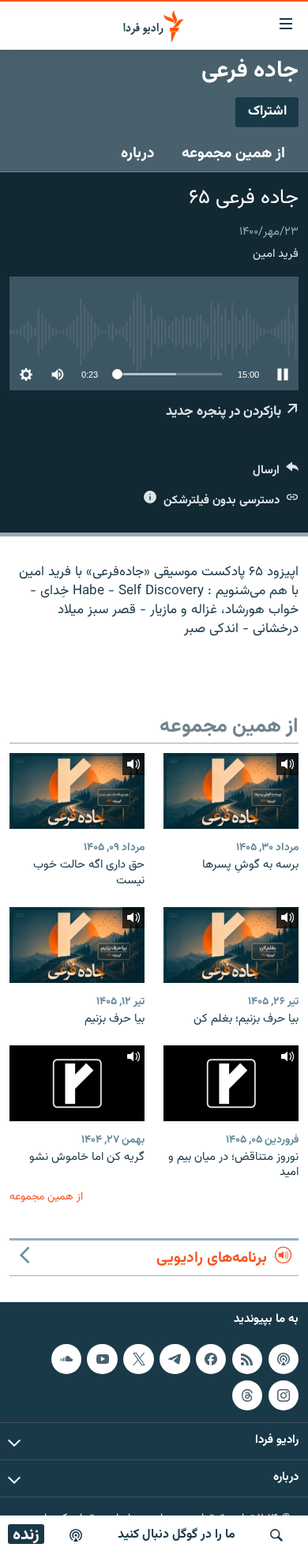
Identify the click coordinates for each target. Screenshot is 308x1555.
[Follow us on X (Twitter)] (138, 1359)
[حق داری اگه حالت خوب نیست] (77, 791)
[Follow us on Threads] (247, 1395)
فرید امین (276, 254)
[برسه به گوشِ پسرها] (231, 791)
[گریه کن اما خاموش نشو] (77, 1083)
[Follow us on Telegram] (175, 1359)
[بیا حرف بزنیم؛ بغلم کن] (231, 945)
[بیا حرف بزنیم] (77, 945)
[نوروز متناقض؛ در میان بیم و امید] (231, 1083)
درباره (138, 153)
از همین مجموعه (233, 153)
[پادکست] (76, 1535)
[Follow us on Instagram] (284, 1395)
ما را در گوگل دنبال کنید (176, 1535)
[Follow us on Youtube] (102, 1359)
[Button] (276, 473)
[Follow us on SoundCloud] (66, 1359)
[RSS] (247, 1359)
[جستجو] (276, 1535)
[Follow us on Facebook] (211, 1359)
